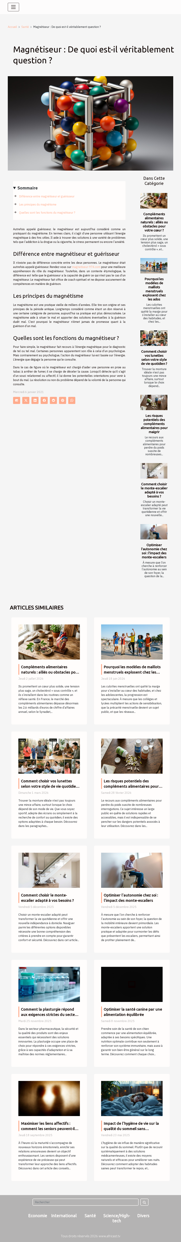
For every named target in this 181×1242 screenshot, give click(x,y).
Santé (25, 27)
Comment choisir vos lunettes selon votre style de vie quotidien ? (154, 357)
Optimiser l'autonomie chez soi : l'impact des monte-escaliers (154, 551)
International (64, 1215)
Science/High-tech (116, 1218)
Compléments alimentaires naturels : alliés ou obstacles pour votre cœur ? (154, 222)
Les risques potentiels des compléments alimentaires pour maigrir (154, 424)
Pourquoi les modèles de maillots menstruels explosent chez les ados (154, 289)
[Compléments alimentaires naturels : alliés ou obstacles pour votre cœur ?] (153, 200)
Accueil (12, 27)
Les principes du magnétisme (37, 204)
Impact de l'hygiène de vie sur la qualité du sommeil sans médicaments (131, 1128)
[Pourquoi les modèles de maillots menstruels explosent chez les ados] (153, 265)
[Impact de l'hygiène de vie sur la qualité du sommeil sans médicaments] (132, 1098)
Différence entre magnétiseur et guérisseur (46, 196)
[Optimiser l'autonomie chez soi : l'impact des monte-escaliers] (153, 531)
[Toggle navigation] (13, 7)
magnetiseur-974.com (86, 267)
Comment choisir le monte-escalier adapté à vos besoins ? (154, 490)
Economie (37, 1215)
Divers (143, 1215)
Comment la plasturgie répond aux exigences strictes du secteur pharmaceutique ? (50, 1014)
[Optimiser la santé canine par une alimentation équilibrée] (132, 984)
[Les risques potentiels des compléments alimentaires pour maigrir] (153, 402)
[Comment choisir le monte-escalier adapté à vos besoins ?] (153, 470)
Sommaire (27, 188)
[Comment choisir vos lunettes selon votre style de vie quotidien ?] (153, 338)
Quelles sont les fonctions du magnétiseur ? (47, 212)
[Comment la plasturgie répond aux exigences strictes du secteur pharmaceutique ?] (49, 984)
